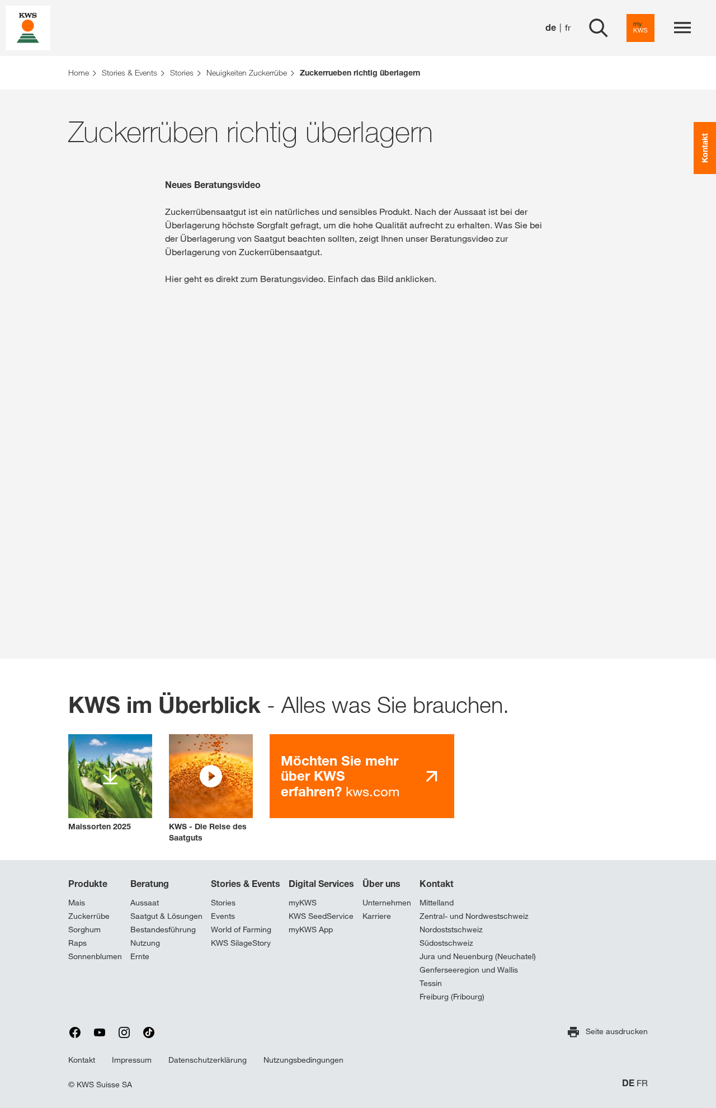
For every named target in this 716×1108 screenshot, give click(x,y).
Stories (223, 903)
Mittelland (437, 903)
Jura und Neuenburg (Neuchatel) (478, 956)
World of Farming (241, 929)
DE (628, 1083)
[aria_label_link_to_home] (28, 27)
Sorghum (84, 929)
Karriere (376, 916)
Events (223, 916)
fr (568, 27)
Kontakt (437, 883)
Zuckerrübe (89, 916)
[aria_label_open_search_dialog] (598, 28)
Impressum (132, 1060)
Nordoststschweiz (451, 929)
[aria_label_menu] (682, 28)
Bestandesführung (163, 929)
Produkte (87, 883)
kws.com (340, 776)
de (550, 27)
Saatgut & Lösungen (166, 916)
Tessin (431, 983)
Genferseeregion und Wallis (469, 970)
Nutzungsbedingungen (303, 1060)
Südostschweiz (446, 943)
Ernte (139, 956)
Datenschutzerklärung (207, 1060)
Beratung (149, 883)
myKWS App (311, 929)
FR (642, 1083)
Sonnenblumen (95, 956)
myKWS (303, 903)
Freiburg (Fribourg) (452, 997)
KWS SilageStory (241, 943)
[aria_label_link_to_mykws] (640, 28)
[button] (211, 788)
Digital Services (321, 883)
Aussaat (144, 903)
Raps (77, 943)
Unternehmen (386, 903)
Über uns (381, 883)
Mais (76, 903)
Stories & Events (245, 883)
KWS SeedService (321, 916)
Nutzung (145, 943)
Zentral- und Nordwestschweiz (474, 916)
